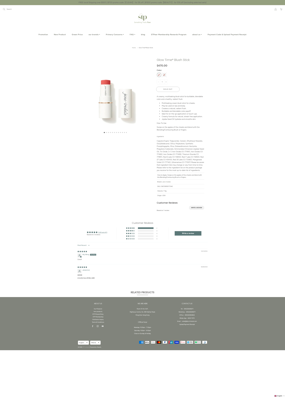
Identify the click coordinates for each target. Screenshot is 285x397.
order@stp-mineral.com (189, 321)
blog (143, 34)
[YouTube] (103, 326)
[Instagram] (98, 326)
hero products (98, 311)
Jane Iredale (166, 182)
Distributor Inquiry (98, 319)
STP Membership (98, 317)
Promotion (43, 34)
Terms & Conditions (98, 322)
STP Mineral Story (98, 314)
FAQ (132, 34)
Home (134, 47)
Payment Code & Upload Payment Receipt (227, 34)
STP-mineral (85, 347)
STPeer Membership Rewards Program (168, 34)
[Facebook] (93, 326)
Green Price (77, 34)
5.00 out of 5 (102, 232)
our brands (94, 34)
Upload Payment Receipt (187, 324)
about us (196, 34)
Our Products (98, 309)
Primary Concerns (114, 34)
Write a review (196, 207)
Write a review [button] (188, 233)
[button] (104, 132)
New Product (60, 34)
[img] (82, 251)
